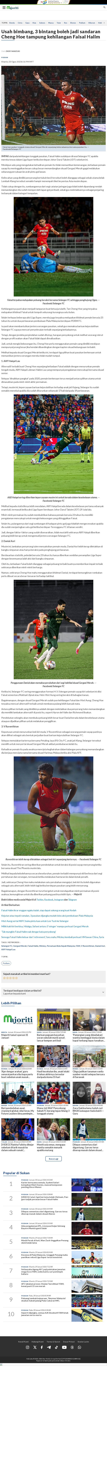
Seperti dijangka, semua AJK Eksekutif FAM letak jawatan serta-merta (44, 1313)
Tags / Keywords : (10, 942)
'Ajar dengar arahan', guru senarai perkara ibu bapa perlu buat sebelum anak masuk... (17, 1074)
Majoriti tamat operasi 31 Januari (14, 1036)
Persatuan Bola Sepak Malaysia (61, 946)
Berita (4, 1032)
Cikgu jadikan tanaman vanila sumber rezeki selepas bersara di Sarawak (89, 1074)
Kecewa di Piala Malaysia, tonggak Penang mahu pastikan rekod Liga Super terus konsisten (44, 1256)
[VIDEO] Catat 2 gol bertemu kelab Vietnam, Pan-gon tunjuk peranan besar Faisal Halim (45, 1198)
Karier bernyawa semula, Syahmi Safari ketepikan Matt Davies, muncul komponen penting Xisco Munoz (41, 1184)
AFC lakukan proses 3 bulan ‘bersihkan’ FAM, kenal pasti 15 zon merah (42, 1285)
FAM (78, 946)
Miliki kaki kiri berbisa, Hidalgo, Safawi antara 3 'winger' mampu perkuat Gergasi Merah (45, 926)
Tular (59, 23)
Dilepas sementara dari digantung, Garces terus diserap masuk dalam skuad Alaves (44, 1212)
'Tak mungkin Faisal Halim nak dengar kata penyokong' (28, 931)
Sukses (42, 23)
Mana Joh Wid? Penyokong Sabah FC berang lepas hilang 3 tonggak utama (53, 1111)
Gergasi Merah (20, 946)
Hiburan (91, 23)
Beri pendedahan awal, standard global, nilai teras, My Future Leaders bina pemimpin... (17, 1111)
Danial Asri (100, 946)
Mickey (42, 946)
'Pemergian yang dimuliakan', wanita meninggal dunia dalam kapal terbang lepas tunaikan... (89, 1037)
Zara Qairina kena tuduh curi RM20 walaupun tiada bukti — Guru (88, 1111)
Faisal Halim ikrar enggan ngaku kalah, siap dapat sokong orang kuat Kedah (38, 910)
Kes (65, 23)
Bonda (12, 23)
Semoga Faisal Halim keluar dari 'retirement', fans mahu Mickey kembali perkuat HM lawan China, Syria (52, 937)
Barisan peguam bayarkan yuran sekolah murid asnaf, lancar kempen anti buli (51, 1037)
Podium (82, 23)
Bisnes (73, 23)
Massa (51, 23)
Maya (39, 1032)
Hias (34, 23)
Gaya (27, 23)
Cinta (20, 23)
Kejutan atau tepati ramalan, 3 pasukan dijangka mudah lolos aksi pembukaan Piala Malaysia (47, 915)
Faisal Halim (33, 946)
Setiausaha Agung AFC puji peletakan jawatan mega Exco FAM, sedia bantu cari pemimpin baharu (43, 1271)
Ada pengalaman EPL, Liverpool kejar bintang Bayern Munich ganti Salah (43, 1227)
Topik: (4, 957)
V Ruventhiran (87, 946)
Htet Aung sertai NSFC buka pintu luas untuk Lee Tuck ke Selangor (35, 921)
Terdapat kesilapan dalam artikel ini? (22, 990)
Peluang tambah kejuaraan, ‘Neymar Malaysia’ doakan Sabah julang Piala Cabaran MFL (43, 1299)
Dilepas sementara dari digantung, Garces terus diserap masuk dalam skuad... (88, 1147)
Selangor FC (6, 946)
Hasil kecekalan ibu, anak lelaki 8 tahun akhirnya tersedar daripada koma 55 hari (53, 1074)
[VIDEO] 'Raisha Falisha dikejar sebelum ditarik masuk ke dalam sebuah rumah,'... (17, 1147)
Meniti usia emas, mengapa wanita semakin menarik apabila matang (51, 1147)
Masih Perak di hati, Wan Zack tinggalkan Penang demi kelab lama (44, 1241)
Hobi (100, 23)
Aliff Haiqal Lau (8, 949)
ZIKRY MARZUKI (13, 51)
